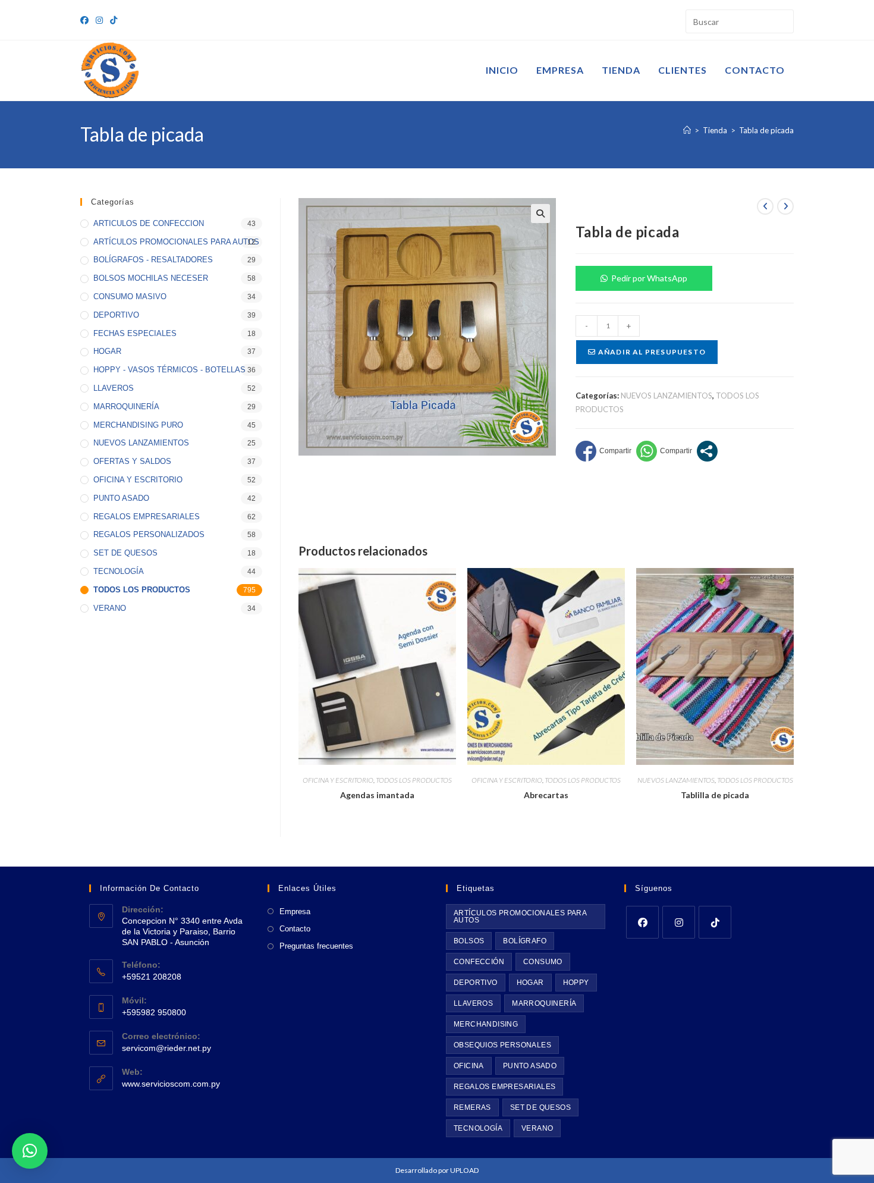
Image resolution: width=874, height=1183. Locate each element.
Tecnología (478, 1128)
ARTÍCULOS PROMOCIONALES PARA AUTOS (176, 241)
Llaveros (473, 1003)
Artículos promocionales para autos (520, 916)
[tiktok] (715, 922)
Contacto (294, 928)
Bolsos (469, 941)
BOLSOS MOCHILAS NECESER (150, 278)
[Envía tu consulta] (782, 20)
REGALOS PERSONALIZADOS (149, 534)
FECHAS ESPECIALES (135, 333)
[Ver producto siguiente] (785, 206)
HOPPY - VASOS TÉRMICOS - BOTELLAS (169, 369)
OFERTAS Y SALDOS (132, 461)
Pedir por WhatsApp (649, 278)
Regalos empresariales (504, 1086)
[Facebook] (642, 922)
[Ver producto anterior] (765, 206)
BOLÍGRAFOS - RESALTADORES (153, 259)
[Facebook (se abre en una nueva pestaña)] (86, 20)
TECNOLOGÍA (118, 571)
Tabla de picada (766, 130)
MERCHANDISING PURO (138, 425)
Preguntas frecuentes (316, 946)
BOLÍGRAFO (524, 941)
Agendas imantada (377, 795)
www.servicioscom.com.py (171, 1083)
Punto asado (530, 1066)
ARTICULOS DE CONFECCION (148, 223)
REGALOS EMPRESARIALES (146, 516)
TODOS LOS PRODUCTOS (414, 780)
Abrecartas (546, 795)
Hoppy (576, 982)
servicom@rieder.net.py (166, 1048)
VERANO (109, 608)
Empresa (294, 911)
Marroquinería (544, 1003)
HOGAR (107, 351)
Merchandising (486, 1024)
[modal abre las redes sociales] (707, 451)
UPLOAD (464, 1170)
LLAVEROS (113, 388)
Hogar (530, 982)
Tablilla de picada (715, 795)
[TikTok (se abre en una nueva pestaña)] (113, 20)
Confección (479, 962)
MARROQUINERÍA (126, 406)
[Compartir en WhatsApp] (664, 451)
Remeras (472, 1107)
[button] (540, 213)
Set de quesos (540, 1107)
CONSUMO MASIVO (129, 296)
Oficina (469, 1066)
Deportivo (476, 982)
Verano (537, 1128)
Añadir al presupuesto (651, 351)
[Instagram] (678, 922)
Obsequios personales (502, 1045)
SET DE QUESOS (125, 552)
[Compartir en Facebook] (603, 451)
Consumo (542, 962)
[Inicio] (687, 130)
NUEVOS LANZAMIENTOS (666, 395)
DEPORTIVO (116, 314)
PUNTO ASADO (121, 498)
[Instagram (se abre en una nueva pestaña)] (99, 20)
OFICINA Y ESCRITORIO (338, 780)
